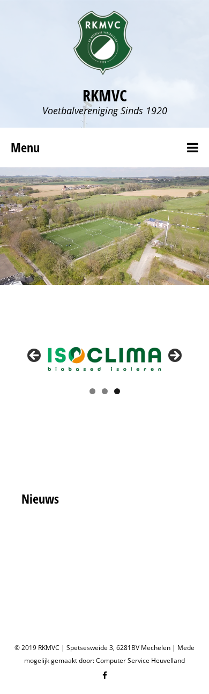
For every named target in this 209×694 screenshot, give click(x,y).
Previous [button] (35, 356)
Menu (25, 147)
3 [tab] (117, 391)
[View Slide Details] (104, 358)
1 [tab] (92, 391)
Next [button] (174, 356)
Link (64, 176)
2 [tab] (105, 391)
